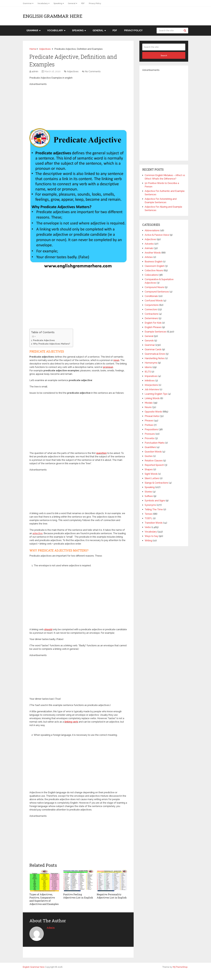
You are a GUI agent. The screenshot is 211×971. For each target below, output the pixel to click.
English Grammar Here (52, 16)
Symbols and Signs (155, 500)
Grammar (27, 3)
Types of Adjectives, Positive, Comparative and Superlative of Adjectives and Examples (44, 899)
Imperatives (151, 376)
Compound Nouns (154, 287)
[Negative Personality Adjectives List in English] (112, 880)
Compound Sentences (157, 291)
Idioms (148, 367)
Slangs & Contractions (156, 482)
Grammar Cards (153, 349)
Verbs (148, 527)
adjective (38, 533)
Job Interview (152, 389)
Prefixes (149, 425)
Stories (148, 491)
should (48, 629)
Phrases (149, 420)
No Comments (93, 71)
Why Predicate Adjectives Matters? (51, 343)
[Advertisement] (78, 106)
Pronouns (150, 434)
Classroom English (154, 266)
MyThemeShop (180, 967)
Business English (153, 261)
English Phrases (153, 327)
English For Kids (153, 322)
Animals (149, 248)
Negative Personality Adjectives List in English (112, 896)
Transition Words (153, 522)
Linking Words (152, 398)
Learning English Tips (156, 394)
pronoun (108, 367)
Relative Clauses (154, 460)
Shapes (149, 469)
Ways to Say (151, 536)
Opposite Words (153, 411)
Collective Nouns (154, 270)
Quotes (149, 456)
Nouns (148, 407)
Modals (149, 402)
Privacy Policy (95, 3)
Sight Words (151, 474)
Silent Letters (152, 478)
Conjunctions (152, 305)
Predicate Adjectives (44, 340)
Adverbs (149, 243)
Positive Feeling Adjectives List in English (78, 896)
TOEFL (148, 518)
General (72, 3)
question (101, 453)
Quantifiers (150, 447)
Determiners (151, 318)
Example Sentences (155, 331)
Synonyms (150, 505)
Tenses (148, 514)
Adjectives (73, 71)
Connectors (151, 309)
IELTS (148, 371)
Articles (149, 257)
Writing (148, 540)
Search (185, 30)
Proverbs (149, 438)
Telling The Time (154, 509)
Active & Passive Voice (157, 235)
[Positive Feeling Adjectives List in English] (78, 880)
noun (116, 360)
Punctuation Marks (154, 442)
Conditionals (151, 296)
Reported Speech (154, 465)
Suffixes (149, 496)
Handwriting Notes (155, 358)
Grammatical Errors (155, 354)
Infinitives (150, 380)
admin (35, 71)
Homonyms (151, 362)
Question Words (153, 451)
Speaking (58, 3)
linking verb (71, 721)
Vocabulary (42, 3)
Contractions (151, 314)
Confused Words (154, 300)
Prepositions (151, 429)
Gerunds (149, 340)
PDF (83, 3)
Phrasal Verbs (152, 416)
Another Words (153, 252)
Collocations (151, 275)
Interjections (151, 385)
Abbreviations (152, 230)
